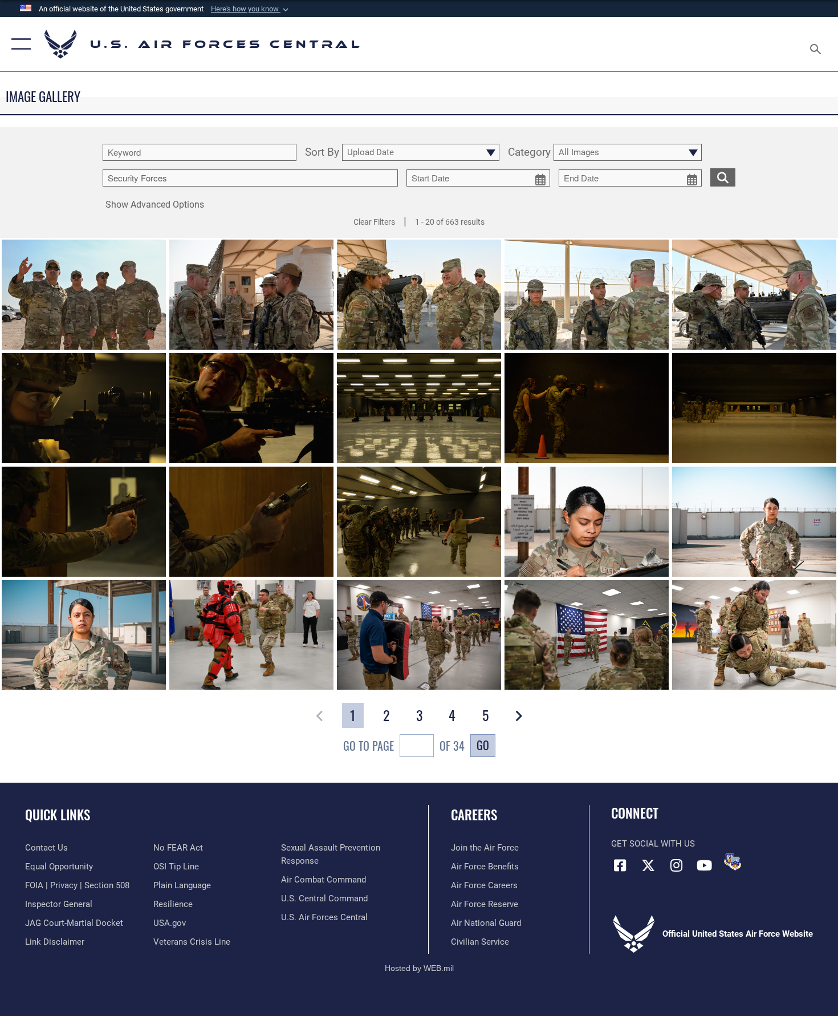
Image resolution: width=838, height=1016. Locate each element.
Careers (474, 814)
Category (529, 153)
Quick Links (57, 814)
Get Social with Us (653, 844)
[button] (251, 9)
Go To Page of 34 (404, 745)
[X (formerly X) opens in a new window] (648, 865)
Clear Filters (374, 221)
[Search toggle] (817, 44)
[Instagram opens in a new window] (676, 865)
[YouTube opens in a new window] (704, 865)
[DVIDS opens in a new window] (732, 862)
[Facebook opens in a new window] (619, 865)
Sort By (322, 153)
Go (483, 745)
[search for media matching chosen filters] (722, 177)
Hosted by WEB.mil (419, 968)
